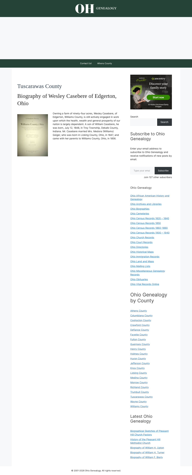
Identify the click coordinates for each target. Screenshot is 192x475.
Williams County (139, 406)
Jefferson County (140, 363)
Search (134, 116)
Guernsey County (140, 344)
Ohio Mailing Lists (140, 266)
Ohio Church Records (142, 237)
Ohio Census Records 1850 (145, 223)
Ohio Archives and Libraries (145, 204)
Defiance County (139, 329)
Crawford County (140, 325)
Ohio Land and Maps (142, 261)
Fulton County (138, 339)
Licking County (138, 373)
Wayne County (138, 401)
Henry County (138, 349)
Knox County (137, 368)
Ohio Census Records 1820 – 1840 (149, 218)
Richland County (139, 387)
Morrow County (139, 382)
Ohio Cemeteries (139, 213)
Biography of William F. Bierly (146, 457)
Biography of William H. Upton (147, 447)
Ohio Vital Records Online (144, 284)
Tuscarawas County (141, 396)
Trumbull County (139, 392)
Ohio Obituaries (139, 279)
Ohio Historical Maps (142, 251)
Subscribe (163, 170)
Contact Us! (86, 63)
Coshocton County (140, 320)
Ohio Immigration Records (144, 256)
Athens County (104, 63)
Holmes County (139, 353)
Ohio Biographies (139, 208)
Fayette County (139, 334)
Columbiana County (141, 315)
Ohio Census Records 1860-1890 (149, 228)
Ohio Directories (139, 247)
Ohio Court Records (141, 242)
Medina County (138, 377)
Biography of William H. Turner (147, 452)
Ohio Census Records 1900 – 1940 (150, 232)
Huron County (138, 358)
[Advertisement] (96, 38)
